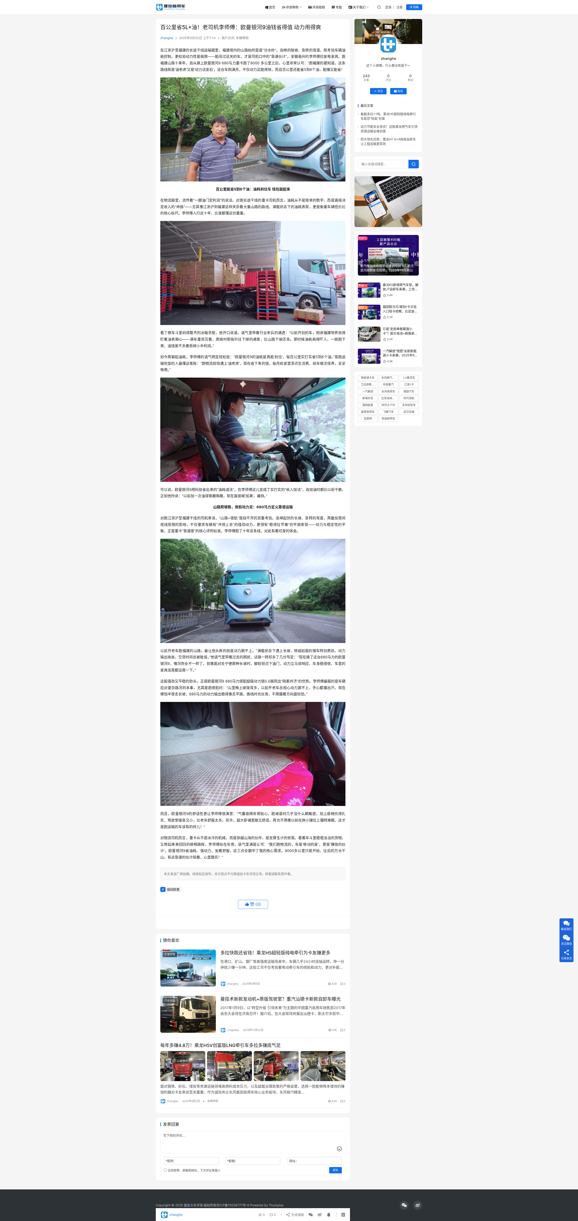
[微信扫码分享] (311, 1215)
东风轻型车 (409, 405)
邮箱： (232, 1161)
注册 (399, 7)
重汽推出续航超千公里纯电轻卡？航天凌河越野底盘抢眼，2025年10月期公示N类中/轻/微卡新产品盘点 (388, 270)
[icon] (404, 1205)
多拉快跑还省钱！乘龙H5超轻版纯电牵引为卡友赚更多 (275, 953)
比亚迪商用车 (389, 398)
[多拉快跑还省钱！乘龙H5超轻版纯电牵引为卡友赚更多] (188, 968)
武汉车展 (408, 412)
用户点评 (227, 38)
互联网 (368, 418)
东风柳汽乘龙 (389, 378)
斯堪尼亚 (367, 398)
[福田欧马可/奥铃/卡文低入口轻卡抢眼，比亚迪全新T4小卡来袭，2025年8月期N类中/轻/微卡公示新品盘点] (369, 312)
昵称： (171, 1161)
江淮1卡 (409, 384)
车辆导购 (242, 38)
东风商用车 (388, 391)
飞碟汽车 (388, 412)
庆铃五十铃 (388, 405)
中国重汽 (388, 384)
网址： (294, 1161)
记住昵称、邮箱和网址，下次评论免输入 (194, 1170)
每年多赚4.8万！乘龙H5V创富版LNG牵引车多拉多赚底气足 (220, 1045)
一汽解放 (367, 391)
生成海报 (297, 1214)
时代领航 (408, 398)
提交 (335, 1170)
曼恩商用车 (368, 412)
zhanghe (166, 38)
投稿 (416, 7)
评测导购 (292, 7)
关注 (380, 91)
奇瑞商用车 (388, 418)
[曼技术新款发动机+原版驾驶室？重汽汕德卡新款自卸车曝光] (188, 1014)
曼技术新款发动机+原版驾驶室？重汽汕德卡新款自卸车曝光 (280, 999)
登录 (388, 7)
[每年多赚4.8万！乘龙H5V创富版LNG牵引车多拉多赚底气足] (252, 1066)
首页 (272, 7)
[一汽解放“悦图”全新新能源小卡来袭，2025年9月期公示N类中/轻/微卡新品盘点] (369, 356)
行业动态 (169, 1000)
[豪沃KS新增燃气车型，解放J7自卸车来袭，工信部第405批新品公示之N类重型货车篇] (369, 290)
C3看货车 (409, 378)
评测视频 (318, 7)
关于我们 (359, 7)
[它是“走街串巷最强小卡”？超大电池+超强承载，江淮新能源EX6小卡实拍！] (369, 334)
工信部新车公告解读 (369, 384)
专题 (339, 7)
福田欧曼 (173, 889)
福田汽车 (408, 391)
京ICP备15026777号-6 (232, 1205)
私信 (400, 91)
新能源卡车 (368, 378)
